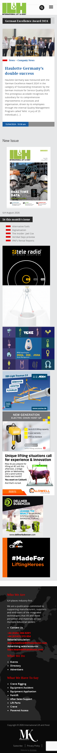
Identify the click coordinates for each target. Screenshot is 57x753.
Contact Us (16, 627)
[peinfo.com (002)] (26, 324)
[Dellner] (23, 535)
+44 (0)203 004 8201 (19, 633)
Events (14, 662)
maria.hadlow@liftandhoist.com (27, 643)
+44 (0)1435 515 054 (19, 636)
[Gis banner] (26, 450)
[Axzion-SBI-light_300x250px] (26, 409)
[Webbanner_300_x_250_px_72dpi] (26, 284)
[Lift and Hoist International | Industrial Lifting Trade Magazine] (14, 8)
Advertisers (16, 669)
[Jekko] (26, 576)
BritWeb (33, 750)
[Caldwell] (28, 494)
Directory (15, 665)
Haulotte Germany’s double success (24, 71)
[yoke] (28, 369)
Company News (26, 60)
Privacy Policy (33, 745)
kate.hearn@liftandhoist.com (25, 649)
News (12, 60)
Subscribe (17, 745)
